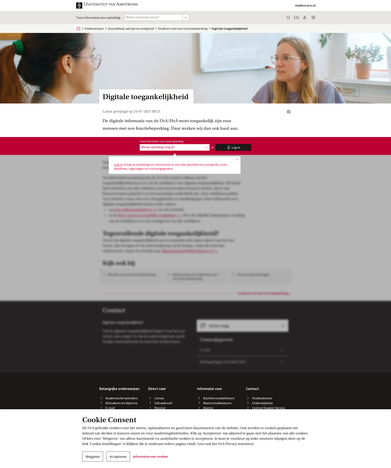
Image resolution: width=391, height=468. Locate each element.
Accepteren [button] (118, 456)
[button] (107, 5)
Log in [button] (118, 164)
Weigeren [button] (93, 456)
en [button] (296, 17)
